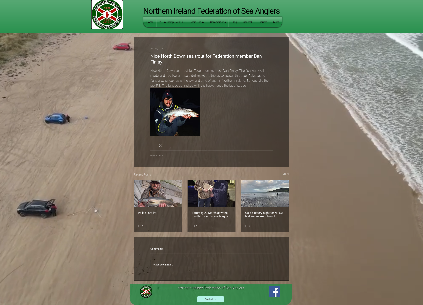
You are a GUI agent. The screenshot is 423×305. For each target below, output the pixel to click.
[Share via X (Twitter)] (160, 145)
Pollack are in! (147, 213)
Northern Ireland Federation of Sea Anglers (211, 11)
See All (286, 174)
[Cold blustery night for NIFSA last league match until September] (265, 193)
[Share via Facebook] (152, 145)
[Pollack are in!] (158, 193)
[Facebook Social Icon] (274, 291)
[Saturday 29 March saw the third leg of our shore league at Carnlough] (211, 193)
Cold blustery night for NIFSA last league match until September (264, 214)
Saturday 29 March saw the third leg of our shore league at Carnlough (210, 214)
